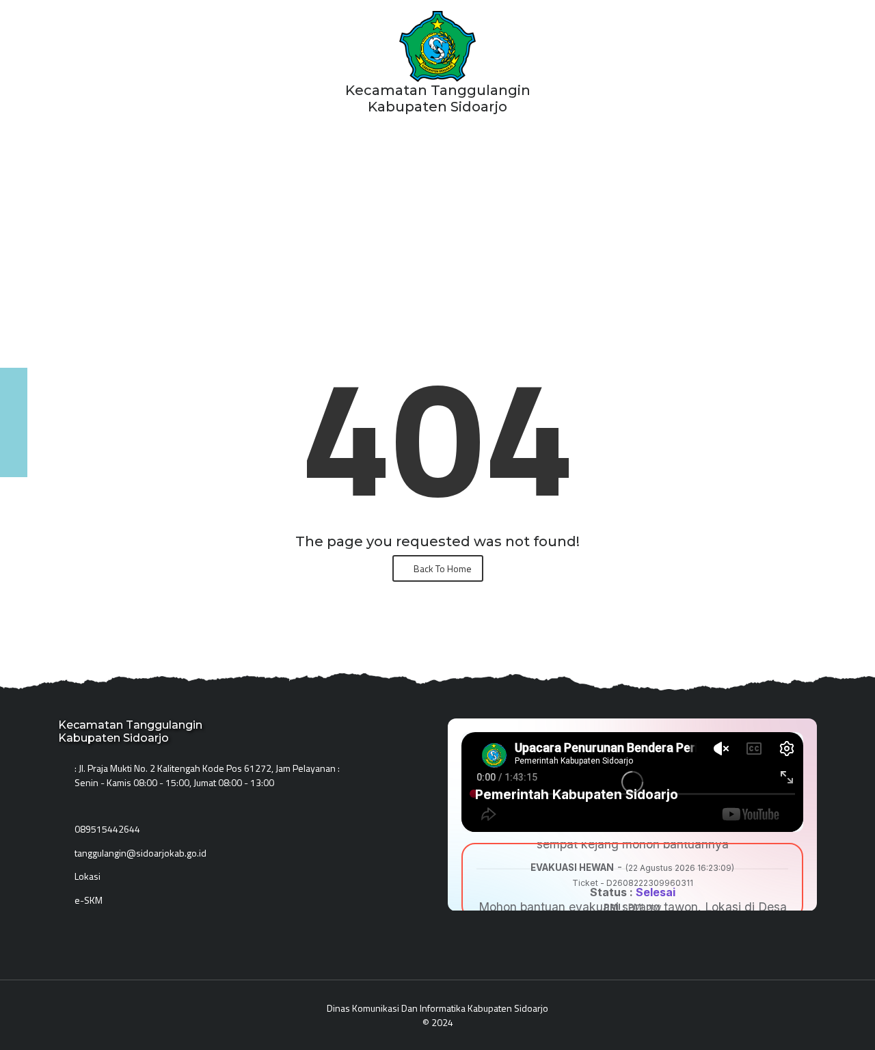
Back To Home (442, 568)
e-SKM (89, 900)
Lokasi (87, 876)
